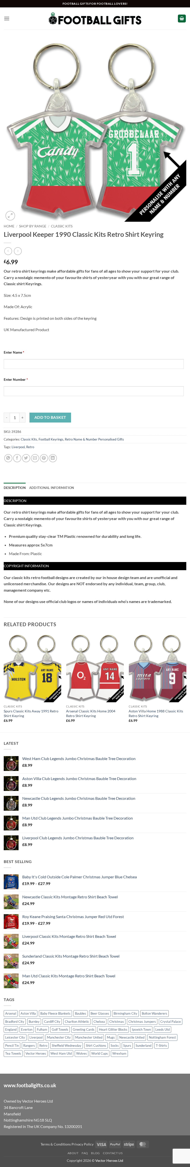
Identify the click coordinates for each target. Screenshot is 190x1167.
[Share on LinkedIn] (53, 458)
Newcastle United (131, 1037)
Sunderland (143, 1045)
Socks (115, 1045)
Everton (26, 1029)
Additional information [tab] (51, 488)
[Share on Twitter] (26, 458)
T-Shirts (161, 1045)
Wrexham (119, 1053)
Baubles (80, 1013)
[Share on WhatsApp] (8, 458)
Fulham (42, 1029)
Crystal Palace (170, 1022)
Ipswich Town (141, 1029)
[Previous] (4, 682)
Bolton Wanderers (154, 1013)
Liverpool (18, 447)
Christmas (116, 1022)
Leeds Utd (162, 1029)
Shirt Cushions (96, 1045)
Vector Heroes (35, 1053)
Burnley (34, 1022)
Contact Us (112, 1153)
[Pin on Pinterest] (44, 458)
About (73, 1153)
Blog (95, 1153)
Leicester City (15, 1037)
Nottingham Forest (162, 1037)
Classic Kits (61, 226)
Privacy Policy (82, 1144)
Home (9, 226)
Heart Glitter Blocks (113, 1029)
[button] (7, 18)
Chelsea (99, 1022)
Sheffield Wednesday (66, 1045)
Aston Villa (28, 1013)
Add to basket (50, 417)
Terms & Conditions (56, 1144)
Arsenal (10, 1013)
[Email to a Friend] (35, 458)
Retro (30, 447)
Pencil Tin (12, 1045)
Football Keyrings (51, 439)
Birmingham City (125, 1013)
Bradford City (14, 1022)
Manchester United (88, 1037)
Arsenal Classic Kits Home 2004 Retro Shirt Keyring (90, 713)
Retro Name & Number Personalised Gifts (94, 439)
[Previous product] (18, 251)
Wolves (81, 1053)
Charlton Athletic (77, 1022)
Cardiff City (52, 1022)
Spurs (127, 1045)
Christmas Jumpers (142, 1022)
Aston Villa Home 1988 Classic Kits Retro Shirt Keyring (156, 713)
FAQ (85, 1153)
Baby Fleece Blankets (55, 1013)
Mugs (111, 1037)
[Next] (186, 682)
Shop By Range (32, 226)
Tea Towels (13, 1053)
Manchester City (59, 1037)
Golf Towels (60, 1029)
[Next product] (8, 251)
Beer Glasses (100, 1013)
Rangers (29, 1045)
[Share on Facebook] (17, 458)
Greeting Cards (84, 1029)
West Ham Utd (61, 1053)
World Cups (99, 1053)
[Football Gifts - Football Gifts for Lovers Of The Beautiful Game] (95, 18)
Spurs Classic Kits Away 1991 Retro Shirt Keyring (31, 713)
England (11, 1029)
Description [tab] (15, 488)
